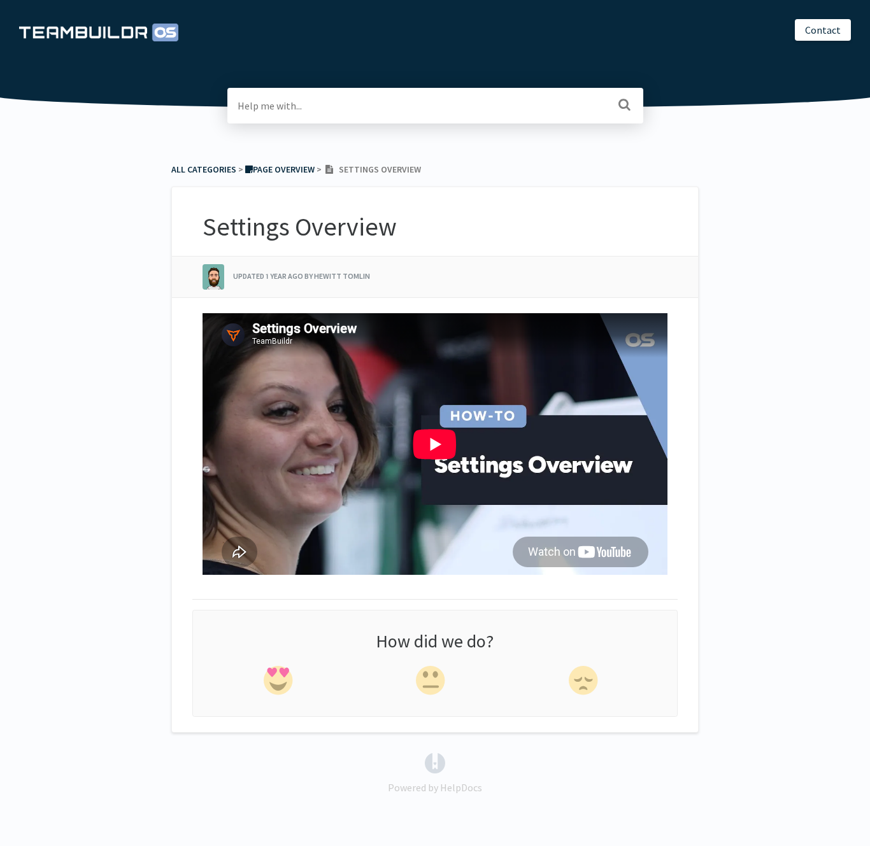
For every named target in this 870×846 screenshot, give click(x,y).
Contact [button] (823, 30)
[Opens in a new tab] (435, 762)
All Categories (203, 169)
